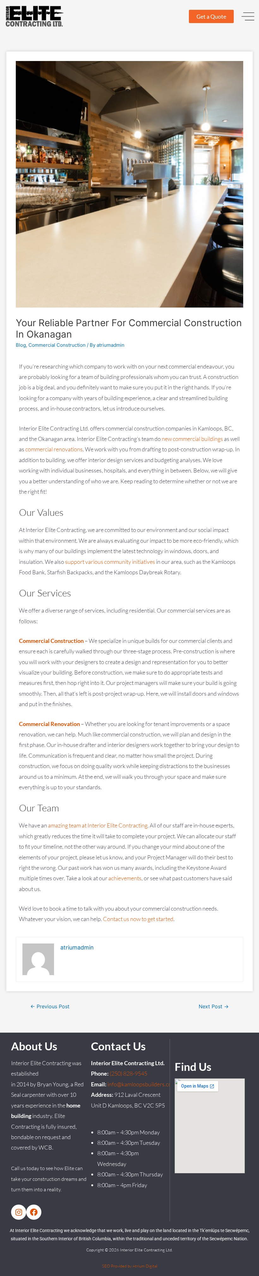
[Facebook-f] (33, 1212)
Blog (21, 345)
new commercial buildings (192, 438)
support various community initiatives (110, 561)
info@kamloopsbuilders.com (141, 1084)
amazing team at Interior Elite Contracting (98, 825)
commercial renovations (54, 449)
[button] (248, 16)
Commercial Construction (57, 345)
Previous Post (49, 1007)
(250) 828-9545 (128, 1073)
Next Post (214, 1007)
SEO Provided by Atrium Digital (129, 1265)
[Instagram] (18, 1212)
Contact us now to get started (138, 918)
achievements (125, 878)
